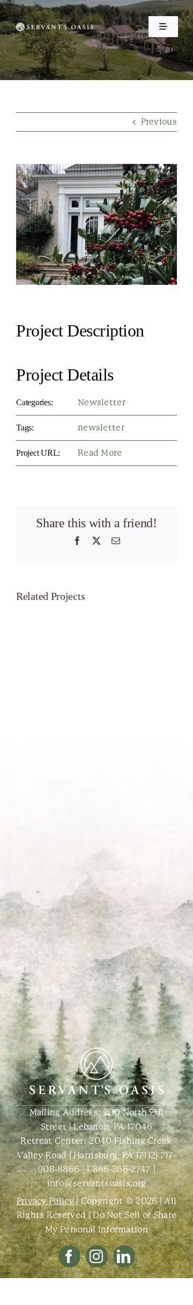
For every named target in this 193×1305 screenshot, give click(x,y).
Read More (100, 453)
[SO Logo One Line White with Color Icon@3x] (54, 26)
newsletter (101, 427)
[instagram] (97, 1256)
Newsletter (101, 402)
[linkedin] (124, 1256)
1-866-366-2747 (118, 1169)
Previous (159, 122)
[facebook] (69, 1256)
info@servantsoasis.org (96, 1183)
